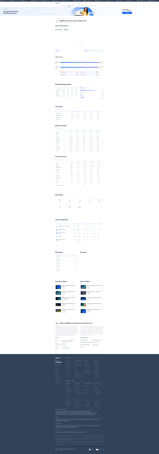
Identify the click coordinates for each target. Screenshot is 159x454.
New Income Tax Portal (78, 390)
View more (79, 242)
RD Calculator (86, 401)
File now (127, 12)
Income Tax (76, 363)
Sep (87, 87)
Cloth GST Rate (96, 376)
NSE (56, 50)
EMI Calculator (67, 401)
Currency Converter (87, 405)
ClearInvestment (68, 364)
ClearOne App (77, 377)
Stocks (56, 18)
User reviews (57, 375)
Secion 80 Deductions (78, 364)
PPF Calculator (77, 400)
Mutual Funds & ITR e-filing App (70, 366)
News (91, 5)
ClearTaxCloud (68, 375)
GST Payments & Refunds (69, 390)
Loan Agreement (96, 389)
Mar (81, 87)
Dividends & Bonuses (85, 5)
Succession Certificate (97, 390)
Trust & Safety (57, 382)
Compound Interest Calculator (89, 406)
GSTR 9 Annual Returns (69, 389)
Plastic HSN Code (96, 375)
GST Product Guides (58, 381)
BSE (59, 50)
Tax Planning (67, 363)
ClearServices (67, 365)
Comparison (78, 5)
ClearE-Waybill (96, 363)
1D (85, 50)
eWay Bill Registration (97, 366)
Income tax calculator (69, 400)
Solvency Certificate (97, 391)
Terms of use (62, 450)
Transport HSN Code (97, 374)
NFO (85, 391)
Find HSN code (96, 400)
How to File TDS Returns (78, 389)
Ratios (74, 5)
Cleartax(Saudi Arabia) (58, 383)
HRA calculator (87, 400)
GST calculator (68, 406)
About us (56, 370)
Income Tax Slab (77, 384)
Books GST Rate (96, 377)
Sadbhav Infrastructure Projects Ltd (67, 18)
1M (90, 50)
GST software (86, 364)
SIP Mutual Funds (87, 388)
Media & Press (57, 374)
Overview (64, 5)
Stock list (59, 18)
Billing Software (77, 374)
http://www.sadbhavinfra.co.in (65, 348)
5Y (102, 50)
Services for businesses (78, 376)
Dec (89, 87)
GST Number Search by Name (98, 406)
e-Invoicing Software (97, 364)
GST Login (86, 363)
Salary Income (77, 388)
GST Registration (68, 384)
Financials (69, 5)
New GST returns (87, 365)
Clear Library (57, 377)
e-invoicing (86, 366)
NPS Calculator (77, 406)
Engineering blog (57, 376)
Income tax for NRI (77, 365)
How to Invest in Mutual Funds (89, 384)
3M (92, 50)
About (95, 5)
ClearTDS (95, 365)
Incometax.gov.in (77, 391)
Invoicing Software (77, 375)
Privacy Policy (57, 450)
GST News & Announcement (69, 388)
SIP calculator (67, 405)
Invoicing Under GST (68, 391)
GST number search (78, 401)
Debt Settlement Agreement (98, 392)
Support (56, 366)
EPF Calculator (96, 405)
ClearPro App (67, 376)
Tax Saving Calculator (97, 401)
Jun (84, 87)
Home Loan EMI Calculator (78, 405)
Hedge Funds (86, 389)
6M (95, 50)
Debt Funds (86, 390)
